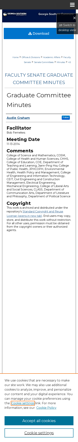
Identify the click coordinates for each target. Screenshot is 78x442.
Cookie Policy (46, 408)
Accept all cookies (39, 420)
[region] (39, 407)
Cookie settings (22, 403)
